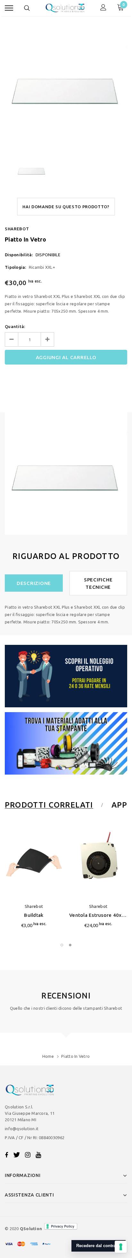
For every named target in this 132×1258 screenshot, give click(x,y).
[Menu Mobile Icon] (9, 8)
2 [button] (70, 945)
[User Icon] (103, 8)
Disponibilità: (19, 254)
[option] (66, 87)
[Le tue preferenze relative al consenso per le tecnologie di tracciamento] (121, 1247)
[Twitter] (16, 1155)
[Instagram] (27, 1155)
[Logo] (65, 8)
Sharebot (17, 228)
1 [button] (62, 945)
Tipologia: (15, 267)
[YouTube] (38, 1155)
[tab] (53, 805)
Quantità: (15, 326)
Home (48, 1056)
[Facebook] (6, 1155)
